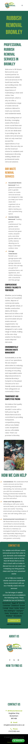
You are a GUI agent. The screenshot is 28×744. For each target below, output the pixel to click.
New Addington (9, 611)
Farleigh (5, 608)
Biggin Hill (15, 603)
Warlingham (14, 613)
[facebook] (10, 660)
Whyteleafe (17, 616)
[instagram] (18, 660)
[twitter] (14, 660)
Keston (22, 608)
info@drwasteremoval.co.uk (14, 725)
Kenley (16, 608)
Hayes (11, 608)
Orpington (20, 611)
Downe (22, 605)
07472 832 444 (14, 731)
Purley (7, 613)
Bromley (22, 603)
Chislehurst (15, 605)
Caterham (6, 605)
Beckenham (7, 603)
